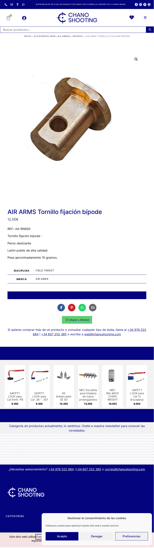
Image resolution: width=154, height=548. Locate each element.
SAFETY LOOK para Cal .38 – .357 (39, 396)
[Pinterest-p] (144, 4)
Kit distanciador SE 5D (63, 396)
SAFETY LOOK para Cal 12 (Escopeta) (137, 394)
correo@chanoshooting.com (125, 469)
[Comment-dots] (23, 4)
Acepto (62, 536)
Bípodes (78, 36)
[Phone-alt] (5, 4)
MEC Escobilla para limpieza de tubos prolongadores (88, 394)
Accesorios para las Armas (52, 36)
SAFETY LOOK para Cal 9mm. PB (15, 396)
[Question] (17, 4)
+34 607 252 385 (54, 334)
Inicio (27, 36)
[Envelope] (11, 4)
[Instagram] (140, 4)
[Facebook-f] (136, 4)
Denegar (97, 536)
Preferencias (131, 536)
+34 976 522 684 (61, 469)
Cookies (41, 537)
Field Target (45, 270)
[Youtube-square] (149, 4)
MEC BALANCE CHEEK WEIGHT (112, 394)
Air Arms (42, 278)
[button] (145, 17)
